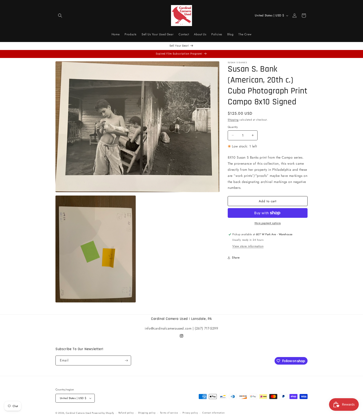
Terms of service (169, 412)
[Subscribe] (126, 360)
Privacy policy (190, 412)
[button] (60, 15)
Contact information (213, 412)
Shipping (233, 120)
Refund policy (126, 412)
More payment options (268, 223)
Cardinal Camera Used (78, 413)
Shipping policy (147, 412)
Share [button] (236, 257)
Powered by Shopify (103, 413)
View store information (247, 246)
